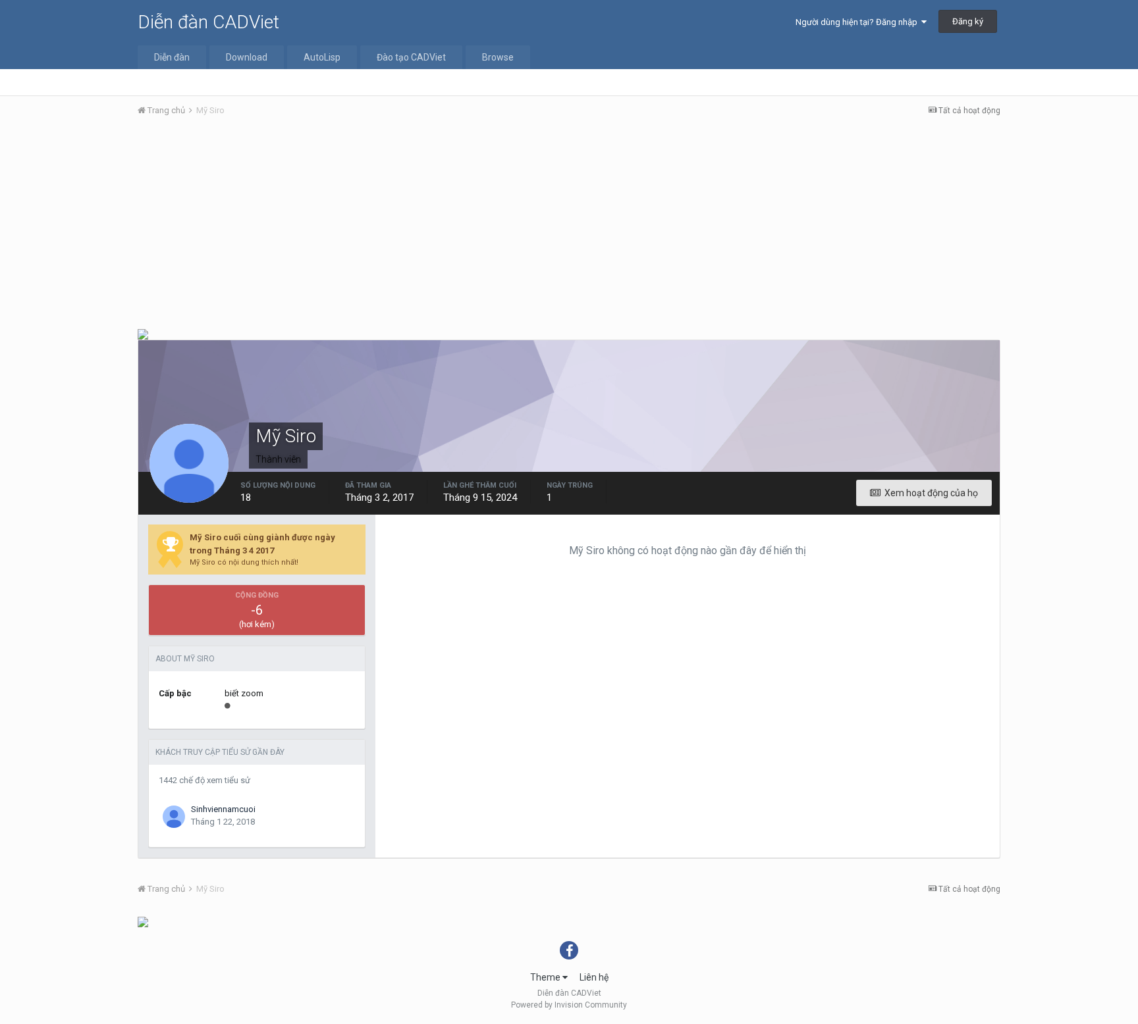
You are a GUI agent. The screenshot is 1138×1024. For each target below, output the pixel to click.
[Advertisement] (569, 226)
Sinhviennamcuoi (223, 809)
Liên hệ (594, 977)
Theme (546, 977)
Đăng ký (967, 21)
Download (246, 57)
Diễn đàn (172, 57)
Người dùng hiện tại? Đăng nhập (858, 22)
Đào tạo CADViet (411, 57)
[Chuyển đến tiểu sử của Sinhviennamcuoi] (174, 817)
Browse (498, 57)
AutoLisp (322, 57)
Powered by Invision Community (569, 1005)
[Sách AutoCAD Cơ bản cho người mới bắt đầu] (143, 921)
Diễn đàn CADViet (208, 22)
